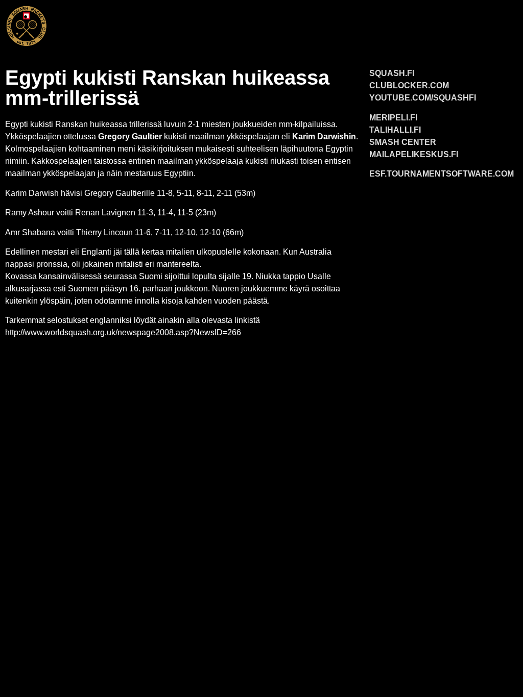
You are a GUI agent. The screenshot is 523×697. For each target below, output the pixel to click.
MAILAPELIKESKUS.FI (413, 154)
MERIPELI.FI (393, 117)
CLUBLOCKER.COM (409, 85)
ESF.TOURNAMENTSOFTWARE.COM (441, 173)
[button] (287, 23)
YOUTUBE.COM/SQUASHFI (422, 97)
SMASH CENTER (402, 142)
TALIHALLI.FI (395, 130)
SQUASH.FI (391, 73)
